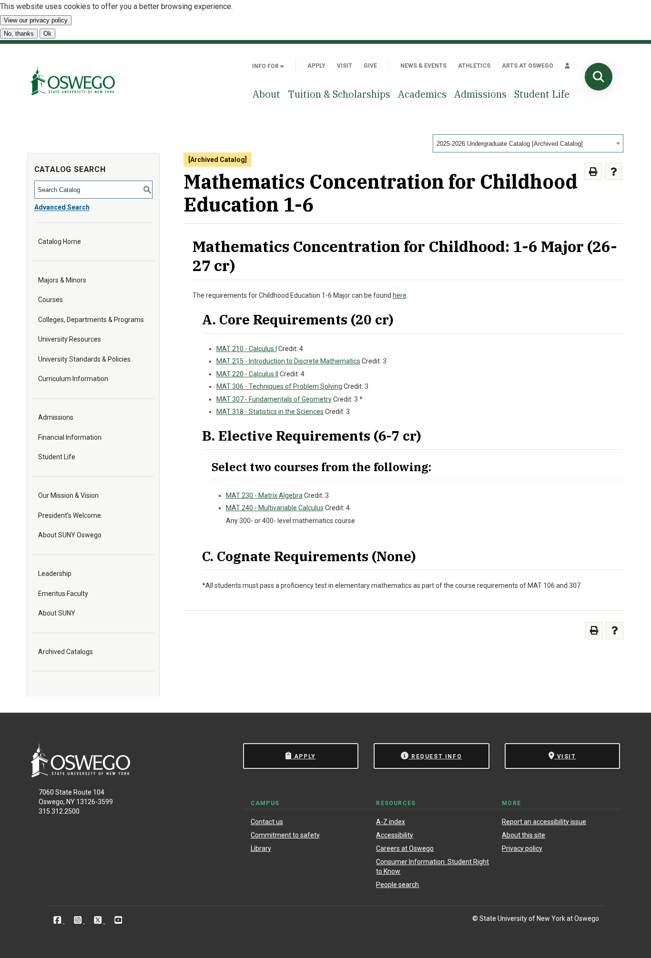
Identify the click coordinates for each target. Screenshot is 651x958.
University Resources (69, 339)
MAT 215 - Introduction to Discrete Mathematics (288, 361)
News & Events (423, 65)
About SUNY (56, 613)
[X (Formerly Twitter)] (98, 920)
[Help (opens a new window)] (613, 172)
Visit (344, 65)
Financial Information (70, 437)
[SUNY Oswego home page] (73, 80)
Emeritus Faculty (63, 593)
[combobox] (528, 143)
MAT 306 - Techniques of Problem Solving (279, 386)
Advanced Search (62, 207)
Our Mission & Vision (68, 495)
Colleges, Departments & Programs (91, 319)
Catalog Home (59, 241)
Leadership (54, 573)
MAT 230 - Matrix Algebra (264, 495)
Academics (422, 94)
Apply (316, 65)
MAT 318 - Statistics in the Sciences (270, 411)
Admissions (480, 94)
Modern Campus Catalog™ (448, 726)
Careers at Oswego (405, 848)
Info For (266, 66)
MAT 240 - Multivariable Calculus (275, 508)
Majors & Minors (62, 280)
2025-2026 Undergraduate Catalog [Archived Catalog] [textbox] (510, 143)
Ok (47, 33)
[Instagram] (78, 920)
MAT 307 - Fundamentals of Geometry (274, 399)
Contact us (267, 822)
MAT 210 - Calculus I (246, 349)
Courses (50, 299)
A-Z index (390, 822)
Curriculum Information (73, 379)
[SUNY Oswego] (80, 774)
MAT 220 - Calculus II (247, 374)
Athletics (474, 65)
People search (397, 884)
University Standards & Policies (84, 359)
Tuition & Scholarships (339, 94)
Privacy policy (522, 848)
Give (370, 65)
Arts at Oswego (527, 65)
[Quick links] (567, 66)
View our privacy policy (36, 20)
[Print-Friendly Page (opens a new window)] (593, 172)
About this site (523, 835)
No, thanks (19, 33)
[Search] (598, 77)
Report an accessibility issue (544, 822)
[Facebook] (58, 920)
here (400, 295)
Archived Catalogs (65, 651)
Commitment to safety (285, 835)
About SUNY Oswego (70, 535)
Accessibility (394, 835)
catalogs (182, 726)
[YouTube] (118, 920)
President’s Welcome (69, 515)
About (266, 94)
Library (261, 848)
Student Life (542, 94)
